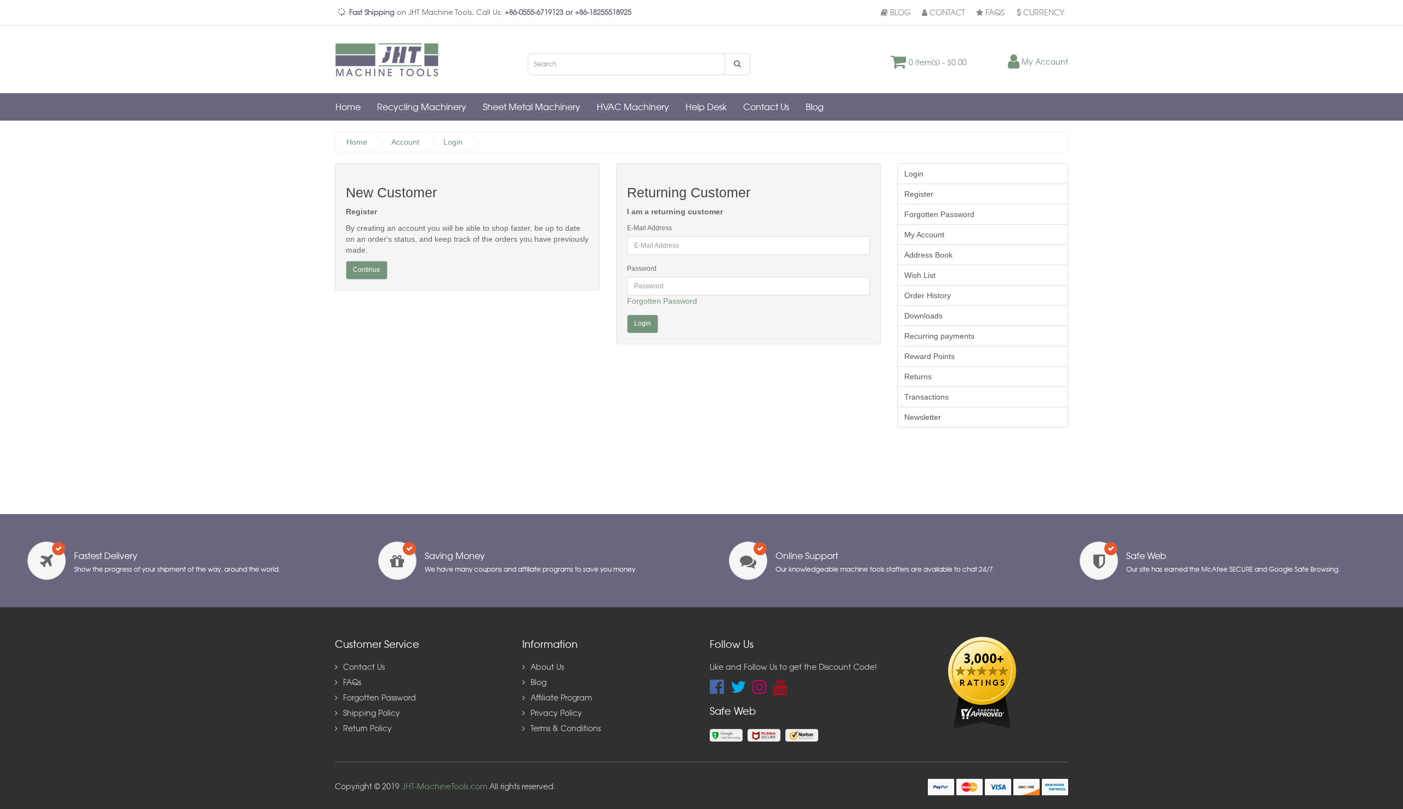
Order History (927, 295)
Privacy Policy (556, 713)
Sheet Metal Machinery (531, 107)
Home (348, 107)
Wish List (920, 275)
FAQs (994, 13)
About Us (547, 667)
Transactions (926, 396)
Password (642, 268)
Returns (918, 376)
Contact (946, 13)
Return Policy (367, 729)
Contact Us (766, 107)
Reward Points (929, 356)
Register (918, 194)
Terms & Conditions (566, 729)
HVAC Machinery (633, 107)
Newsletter (922, 417)
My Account (924, 234)
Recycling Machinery (421, 107)
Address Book (928, 254)
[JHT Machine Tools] (389, 59)
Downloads (923, 315)
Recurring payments (939, 336)
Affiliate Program (561, 698)
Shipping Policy (371, 713)
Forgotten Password (662, 301)
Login (453, 142)
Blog (899, 13)
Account (405, 142)
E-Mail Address (649, 228)
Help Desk (706, 107)
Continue (366, 270)
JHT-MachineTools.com (444, 787)
